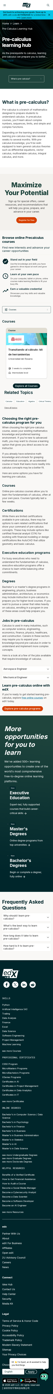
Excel (5, 1026)
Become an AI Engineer (14, 1205)
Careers (6, 1262)
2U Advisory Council (13, 1257)
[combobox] (26, 78)
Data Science (9, 1031)
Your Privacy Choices (14, 1354)
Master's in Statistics (12, 1139)
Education (20, 401)
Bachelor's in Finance (13, 1126)
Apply (31, 1371)
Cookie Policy (10, 1330)
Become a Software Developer (18, 1201)
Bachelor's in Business (14, 1131)
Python (6, 1005)
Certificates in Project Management (20, 1086)
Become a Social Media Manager (19, 1188)
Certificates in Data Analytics (17, 1090)
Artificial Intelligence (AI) (14, 1009)
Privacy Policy (10, 1325)
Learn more (26, 17)
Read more (7, 60)
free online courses (32, 697)
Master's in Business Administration (20, 1135)
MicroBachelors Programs (15, 1072)
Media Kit (7, 1303)
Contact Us (8, 1289)
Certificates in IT (10, 1094)
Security (6, 1298)
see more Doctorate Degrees (17, 1161)
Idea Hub (7, 1284)
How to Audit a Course (14, 1183)
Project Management (13, 1040)
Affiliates (7, 1248)
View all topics (10, 408)
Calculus (9, 401)
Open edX (8, 1252)
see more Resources (13, 1212)
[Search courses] (48, 5)
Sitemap (6, 1349)
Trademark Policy (12, 1340)
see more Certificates (13, 1101)
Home (5, 23)
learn (16, 23)
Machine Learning (11, 1044)
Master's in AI (9, 1144)
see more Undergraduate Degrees (19, 1155)
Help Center (9, 1294)
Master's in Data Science (15, 1148)
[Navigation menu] (4, 5)
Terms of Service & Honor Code (20, 1320)
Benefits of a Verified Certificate (18, 1174)
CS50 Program (10, 1064)
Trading (6, 1013)
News (5, 1267)
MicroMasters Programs (14, 1068)
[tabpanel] (26, 351)
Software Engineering (13, 1035)
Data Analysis (9, 1018)
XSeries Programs (11, 1077)
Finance (6, 1022)
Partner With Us (11, 1233)
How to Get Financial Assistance (18, 1179)
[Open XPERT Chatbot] (44, 1375)
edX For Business (12, 1243)
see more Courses (11, 1051)
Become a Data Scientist (14, 1196)
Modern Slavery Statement (17, 1344)
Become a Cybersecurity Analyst (19, 1192)
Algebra (31, 401)
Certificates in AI (10, 1081)
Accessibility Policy (13, 1335)
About (5, 1238)
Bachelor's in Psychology (15, 1122)
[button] (6, 984)
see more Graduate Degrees (16, 1158)
